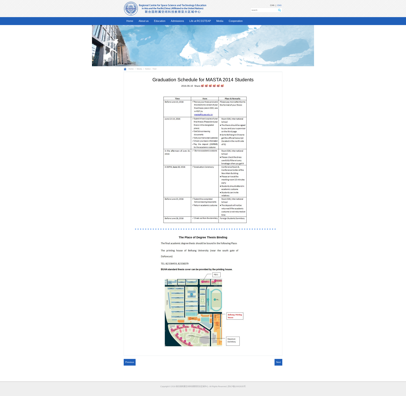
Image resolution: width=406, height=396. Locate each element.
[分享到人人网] (218, 85)
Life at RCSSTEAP (200, 21)
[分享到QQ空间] (206, 85)
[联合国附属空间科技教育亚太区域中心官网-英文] (165, 3)
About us (144, 21)
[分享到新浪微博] (210, 85)
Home (129, 21)
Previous (129, 362)
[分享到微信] (222, 85)
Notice (148, 69)
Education (159, 21)
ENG (279, 5)
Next (278, 362)
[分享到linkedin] (214, 85)
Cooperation (236, 21)
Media (219, 21)
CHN (272, 5)
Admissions (177, 21)
